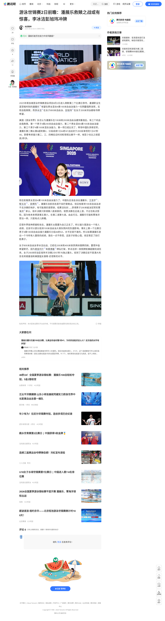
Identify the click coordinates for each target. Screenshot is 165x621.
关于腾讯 (22, 603)
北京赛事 (22, 521)
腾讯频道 (93, 603)
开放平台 (56, 603)
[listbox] (60, 445)
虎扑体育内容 (24, 424)
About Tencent (32, 603)
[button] (139, 21)
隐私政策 (48, 603)
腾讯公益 (78, 603)
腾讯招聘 (71, 603)
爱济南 (21, 405)
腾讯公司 (57, 613)
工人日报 (22, 463)
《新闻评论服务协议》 (52, 530)
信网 (21, 502)
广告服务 (63, 603)
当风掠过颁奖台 (25, 443)
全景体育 (22, 385)
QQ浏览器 (85, 603)
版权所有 (63, 613)
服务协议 (41, 603)
